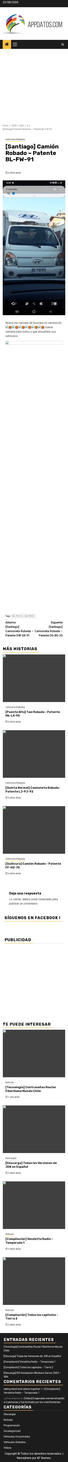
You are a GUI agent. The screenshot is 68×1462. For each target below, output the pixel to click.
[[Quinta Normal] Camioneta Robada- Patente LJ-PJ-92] (34, 754)
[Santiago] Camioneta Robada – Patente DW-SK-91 (19, 629)
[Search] (62, 44)
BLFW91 (29, 616)
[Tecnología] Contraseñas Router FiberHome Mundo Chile (30, 1089)
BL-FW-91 (18, 616)
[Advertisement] (34, 84)
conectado (45, 899)
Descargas (11, 1158)
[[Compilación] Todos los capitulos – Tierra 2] (34, 1281)
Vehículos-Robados (15, 139)
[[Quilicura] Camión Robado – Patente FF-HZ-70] (34, 830)
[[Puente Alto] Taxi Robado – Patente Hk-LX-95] (34, 678)
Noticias (9, 1082)
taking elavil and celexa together (22, 1388)
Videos (7, 1447)
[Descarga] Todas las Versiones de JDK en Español (32, 1356)
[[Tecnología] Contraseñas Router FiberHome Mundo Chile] (34, 1053)
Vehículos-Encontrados (17, 1436)
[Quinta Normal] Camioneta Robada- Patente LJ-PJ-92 (32, 789)
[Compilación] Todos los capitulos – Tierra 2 (28, 1367)
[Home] (7, 44)
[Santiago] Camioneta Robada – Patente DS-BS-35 (49, 629)
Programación (12, 1425)
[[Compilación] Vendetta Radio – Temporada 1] (34, 1205)
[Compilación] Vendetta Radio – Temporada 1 (30, 1361)
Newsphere (24, 1458)
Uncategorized (12, 1431)
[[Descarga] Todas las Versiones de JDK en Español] (34, 1129)
